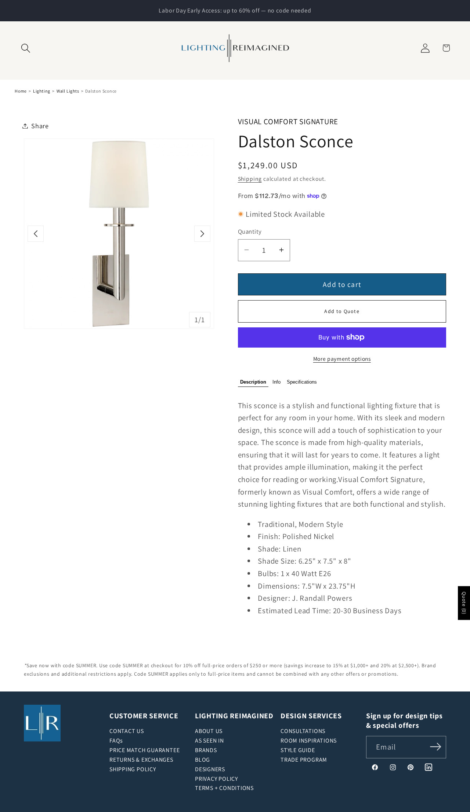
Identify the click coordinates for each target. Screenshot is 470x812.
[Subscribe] (435, 746)
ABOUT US (209, 731)
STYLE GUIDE (298, 750)
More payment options (342, 358)
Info (276, 382)
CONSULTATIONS (303, 731)
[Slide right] (202, 234)
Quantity (250, 231)
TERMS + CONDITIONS (224, 788)
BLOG (202, 760)
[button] (25, 47)
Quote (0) (464, 603)
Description (253, 382)
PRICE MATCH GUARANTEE (144, 750)
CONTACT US (126, 731)
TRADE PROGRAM (304, 760)
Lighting (41, 91)
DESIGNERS (210, 769)
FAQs (116, 740)
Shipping (250, 178)
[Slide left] (36, 234)
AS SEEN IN (209, 740)
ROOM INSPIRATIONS (309, 740)
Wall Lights (68, 91)
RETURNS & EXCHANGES (141, 760)
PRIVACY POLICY (216, 779)
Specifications (302, 382)
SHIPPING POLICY (132, 769)
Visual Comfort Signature (288, 121)
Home (21, 91)
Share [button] (40, 125)
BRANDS (206, 750)
